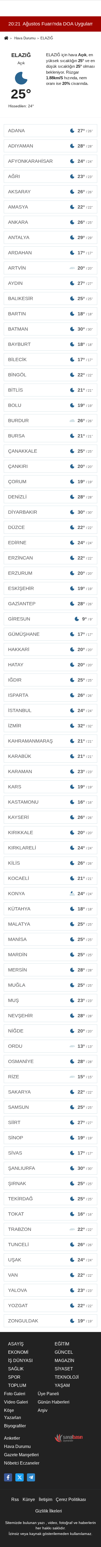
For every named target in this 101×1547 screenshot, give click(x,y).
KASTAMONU (50, 802)
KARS (50, 786)
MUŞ (50, 1000)
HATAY (50, 664)
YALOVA (50, 1290)
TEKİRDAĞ (50, 1198)
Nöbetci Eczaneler (21, 1463)
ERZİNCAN (50, 558)
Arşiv (42, 1410)
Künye (29, 1499)
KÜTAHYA (50, 908)
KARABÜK (50, 756)
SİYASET (64, 1369)
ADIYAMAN (50, 146)
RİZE (50, 1076)
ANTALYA (50, 237)
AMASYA (50, 207)
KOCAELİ (50, 878)
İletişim (45, 1499)
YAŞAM (62, 1385)
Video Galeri (16, 1402)
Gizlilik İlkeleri (48, 1511)
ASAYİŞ (16, 1344)
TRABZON (50, 1229)
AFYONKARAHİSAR (50, 161)
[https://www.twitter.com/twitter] (19, 1477)
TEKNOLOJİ (67, 1377)
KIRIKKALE (50, 832)
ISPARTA (50, 695)
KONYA (50, 893)
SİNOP (50, 1137)
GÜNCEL (64, 1352)
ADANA (50, 130)
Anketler (12, 1438)
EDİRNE (50, 542)
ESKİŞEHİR (50, 588)
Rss (15, 1499)
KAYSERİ (50, 817)
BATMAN (50, 329)
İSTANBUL (50, 710)
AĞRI (50, 176)
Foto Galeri (14, 1393)
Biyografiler (15, 1426)
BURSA (50, 435)
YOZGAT (50, 1305)
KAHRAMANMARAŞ (50, 741)
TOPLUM (17, 1385)
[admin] (31, 1477)
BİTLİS (50, 390)
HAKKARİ (50, 649)
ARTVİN (50, 268)
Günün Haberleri (53, 1402)
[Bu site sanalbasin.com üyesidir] (69, 1438)
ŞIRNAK (50, 1183)
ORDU (50, 1046)
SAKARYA (50, 1092)
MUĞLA (50, 985)
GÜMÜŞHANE (50, 634)
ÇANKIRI (50, 466)
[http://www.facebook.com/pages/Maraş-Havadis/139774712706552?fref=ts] (8, 1477)
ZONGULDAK (50, 1320)
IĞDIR (50, 680)
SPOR (14, 1377)
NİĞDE (50, 1031)
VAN (50, 1275)
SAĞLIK (16, 1369)
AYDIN (50, 283)
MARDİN (50, 954)
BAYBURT (50, 344)
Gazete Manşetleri (21, 1455)
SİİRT (50, 1122)
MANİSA (50, 939)
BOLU (50, 405)
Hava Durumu (25, 38)
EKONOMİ (18, 1352)
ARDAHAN (50, 252)
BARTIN (50, 313)
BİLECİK (50, 359)
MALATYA (50, 924)
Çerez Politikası (71, 1499)
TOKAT (50, 1214)
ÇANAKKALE (50, 451)
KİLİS (50, 863)
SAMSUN (50, 1107)
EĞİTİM (62, 1344)
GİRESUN (50, 619)
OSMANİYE (50, 1061)
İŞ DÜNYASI (20, 1360)
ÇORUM (50, 481)
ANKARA (50, 222)
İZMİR (50, 725)
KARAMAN (50, 771)
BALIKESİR (50, 298)
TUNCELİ (50, 1244)
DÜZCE (50, 527)
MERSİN (50, 970)
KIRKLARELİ (50, 847)
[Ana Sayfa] (6, 39)
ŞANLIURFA (50, 1168)
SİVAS (50, 1153)
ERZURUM (50, 573)
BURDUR (50, 420)
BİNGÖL (50, 374)
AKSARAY (50, 191)
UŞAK (50, 1259)
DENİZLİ (50, 497)
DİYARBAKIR (50, 512)
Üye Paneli (48, 1393)
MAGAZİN (64, 1360)
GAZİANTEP (50, 603)
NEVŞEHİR (50, 1015)
